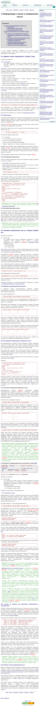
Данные (5, 5)
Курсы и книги (50, 5)
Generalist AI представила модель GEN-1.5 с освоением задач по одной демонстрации (47, 96)
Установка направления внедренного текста (19, 38)
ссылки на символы (14, 615)
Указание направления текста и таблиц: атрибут (17, 32)
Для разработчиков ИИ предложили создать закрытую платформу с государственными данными (47, 37)
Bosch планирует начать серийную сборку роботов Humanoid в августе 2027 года (46, 65)
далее (10, 9)
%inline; (12, 465)
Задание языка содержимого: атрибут (15, 25)
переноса (23, 83)
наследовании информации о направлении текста (13, 283)
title (31, 468)
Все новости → (52, 121)
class (24, 468)
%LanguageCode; (11, 469)
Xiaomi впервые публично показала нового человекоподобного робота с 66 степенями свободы (47, 90)
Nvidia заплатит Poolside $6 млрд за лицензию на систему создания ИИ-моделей (47, 43)
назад (7, 9)
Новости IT (42, 10)
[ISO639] (8, 147)
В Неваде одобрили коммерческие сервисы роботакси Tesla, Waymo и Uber (46, 55)
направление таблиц (33, 242)
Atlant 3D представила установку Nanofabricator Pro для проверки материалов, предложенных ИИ (46, 113)
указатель (31, 9)
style (27, 468)
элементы (21, 9)
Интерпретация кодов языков (15, 30)
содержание (15, 9)
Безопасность (25, 5)
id (21, 468)
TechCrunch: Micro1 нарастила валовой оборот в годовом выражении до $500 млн (47, 49)
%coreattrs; (4, 468)
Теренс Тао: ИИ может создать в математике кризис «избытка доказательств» (46, 107)
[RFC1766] (9, 124)
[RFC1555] (35, 568)
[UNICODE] (23, 242)
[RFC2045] (30, 509)
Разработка (14, 5)
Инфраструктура (37, 5)
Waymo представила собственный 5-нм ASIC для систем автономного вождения (47, 31)
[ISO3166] (33, 154)
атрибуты (26, 9)
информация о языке (10, 492)
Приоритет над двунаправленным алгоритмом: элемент (16, 40)
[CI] (9, 61)
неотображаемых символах (28, 112)
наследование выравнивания (8, 206)
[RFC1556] (36, 509)
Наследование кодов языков (15, 28)
